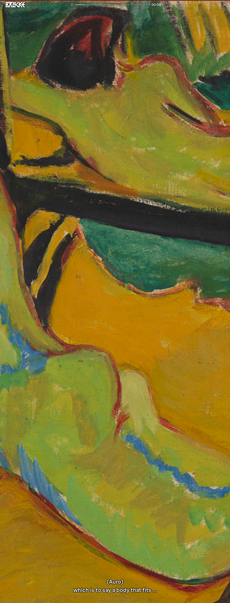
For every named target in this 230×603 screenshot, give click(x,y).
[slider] (112, 5)
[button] (224, 4)
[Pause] (72, 5)
